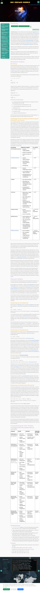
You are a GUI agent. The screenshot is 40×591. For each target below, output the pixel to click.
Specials (3, 57)
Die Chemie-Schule (20, 2)
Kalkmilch (31, 304)
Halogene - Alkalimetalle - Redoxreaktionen (5, 49)
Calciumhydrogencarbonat (35, 311)
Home (3, 24)
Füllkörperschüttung (15, 230)
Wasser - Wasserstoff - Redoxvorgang (5, 38)
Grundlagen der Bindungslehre (5, 45)
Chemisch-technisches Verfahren (24, 26)
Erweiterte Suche (36, 29)
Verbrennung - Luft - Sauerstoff (5, 33)
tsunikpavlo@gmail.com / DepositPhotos (35, 4)
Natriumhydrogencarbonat (30, 338)
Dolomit (32, 395)
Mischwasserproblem (30, 40)
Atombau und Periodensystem (5, 41)
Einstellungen (20, 589)
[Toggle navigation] (38, 2)
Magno (25, 403)
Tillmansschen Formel (28, 44)
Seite (28, 564)
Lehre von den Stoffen (5, 27)
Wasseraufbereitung (14, 26)
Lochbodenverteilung (15, 157)
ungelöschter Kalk (26, 315)
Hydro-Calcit (14, 377)
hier (23, 565)
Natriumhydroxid (30, 331)
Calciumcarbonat (23, 355)
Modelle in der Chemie (5, 30)
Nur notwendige (13, 589)
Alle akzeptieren (6, 589)
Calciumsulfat (13, 285)
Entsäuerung (14, 561)
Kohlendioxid (31, 51)
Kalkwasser (19, 304)
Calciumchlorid (30, 284)
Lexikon (3, 55)
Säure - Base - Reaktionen (5, 53)
